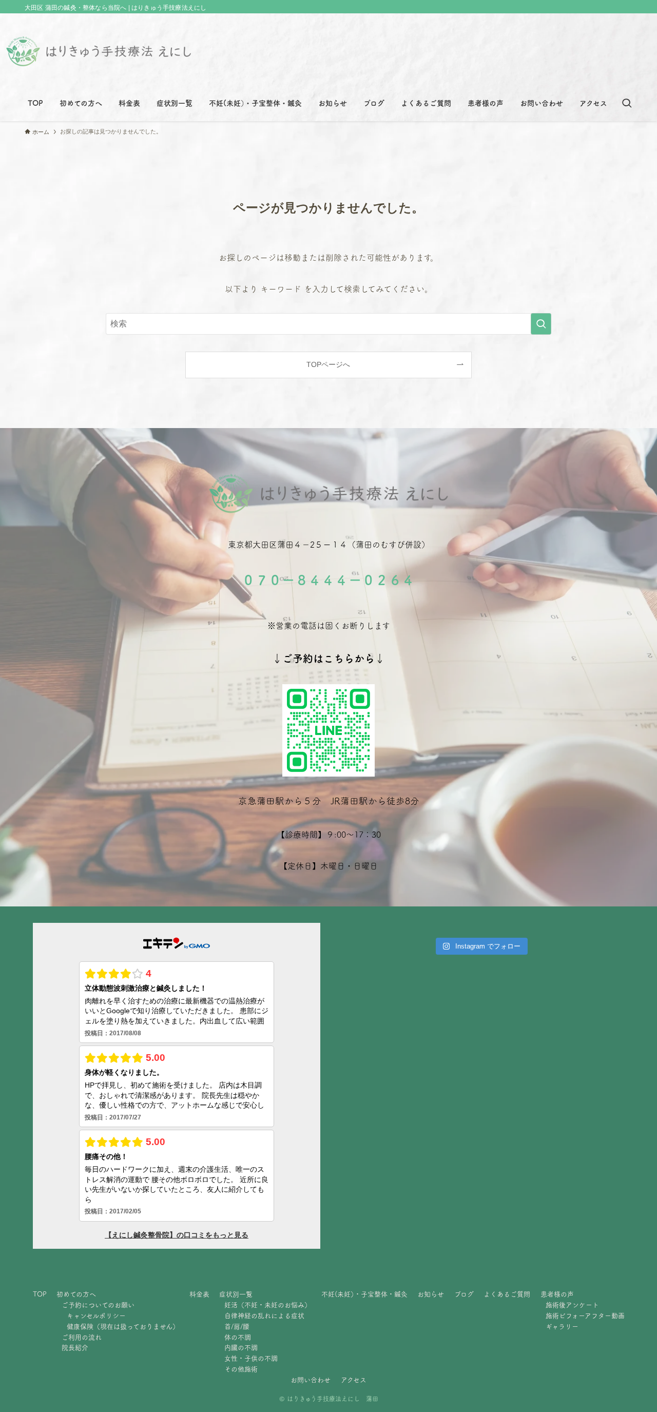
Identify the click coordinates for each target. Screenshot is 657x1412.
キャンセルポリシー (96, 1315)
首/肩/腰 (236, 1326)
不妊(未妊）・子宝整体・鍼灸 (364, 1294)
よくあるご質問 (507, 1294)
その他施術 (241, 1369)
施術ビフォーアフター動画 (585, 1315)
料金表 (199, 1294)
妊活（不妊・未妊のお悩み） (267, 1305)
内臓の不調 (241, 1347)
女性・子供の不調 (251, 1358)
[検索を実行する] (541, 324)
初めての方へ (76, 1294)
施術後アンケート (572, 1305)
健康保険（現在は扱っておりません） (123, 1326)
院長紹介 (75, 1347)
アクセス (353, 1380)
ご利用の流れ (82, 1337)
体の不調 (237, 1337)
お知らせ (430, 1294)
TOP (40, 1294)
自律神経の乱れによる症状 (264, 1315)
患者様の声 (557, 1294)
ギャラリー (562, 1326)
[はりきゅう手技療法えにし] (98, 51)
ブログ (464, 1294)
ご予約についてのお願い (98, 1305)
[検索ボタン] (626, 103)
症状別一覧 (236, 1294)
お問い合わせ (311, 1380)
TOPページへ (328, 364)
